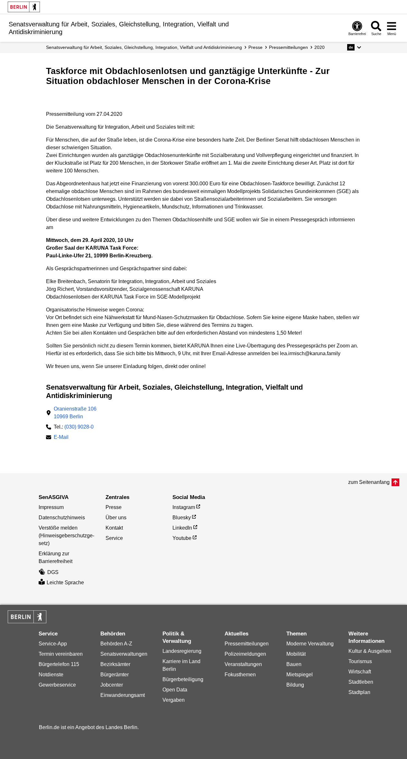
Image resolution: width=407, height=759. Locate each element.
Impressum (51, 507)
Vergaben (173, 700)
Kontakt (114, 528)
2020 (319, 47)
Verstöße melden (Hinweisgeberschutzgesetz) (66, 535)
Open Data (174, 689)
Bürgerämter (114, 674)
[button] (354, 47)
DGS (53, 572)
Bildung (295, 685)
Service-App (53, 643)
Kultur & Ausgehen (369, 651)
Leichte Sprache (65, 582)
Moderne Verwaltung (310, 643)
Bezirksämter (115, 664)
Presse (255, 47)
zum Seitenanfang (369, 482)
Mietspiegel (299, 674)
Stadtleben (360, 682)
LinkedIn (182, 528)
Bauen (293, 664)
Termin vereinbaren (61, 654)
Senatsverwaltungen (123, 654)
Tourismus (360, 661)
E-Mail (61, 437)
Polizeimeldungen (245, 654)
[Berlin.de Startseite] (24, 7)
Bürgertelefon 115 (59, 664)
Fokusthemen (240, 674)
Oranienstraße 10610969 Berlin (75, 412)
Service (114, 538)
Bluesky (181, 517)
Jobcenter (111, 685)
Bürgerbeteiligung (182, 679)
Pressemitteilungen (247, 643)
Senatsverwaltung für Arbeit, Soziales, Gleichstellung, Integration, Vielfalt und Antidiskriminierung (144, 47)
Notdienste (51, 674)
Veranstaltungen (243, 664)
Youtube (181, 538)
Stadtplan (359, 692)
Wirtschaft (359, 671)
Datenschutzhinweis (62, 517)
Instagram (183, 507)
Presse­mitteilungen (288, 47)
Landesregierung (181, 651)
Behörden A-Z (116, 643)
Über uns (116, 517)
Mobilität (296, 654)
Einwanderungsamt (122, 695)
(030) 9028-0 (79, 427)
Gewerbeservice (57, 685)
